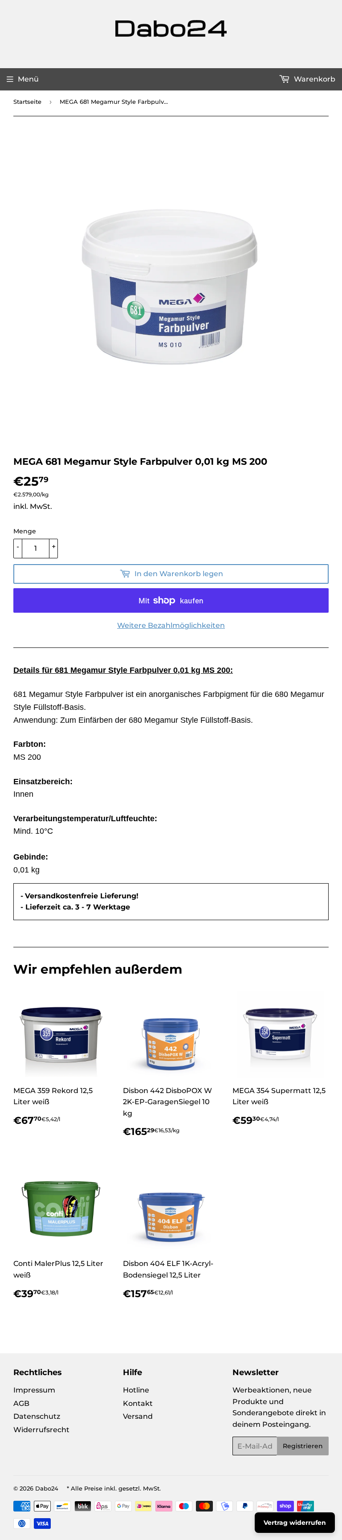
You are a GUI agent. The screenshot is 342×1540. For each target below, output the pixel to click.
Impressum (34, 1390)
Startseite (27, 101)
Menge (24, 531)
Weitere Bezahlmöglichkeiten (171, 625)
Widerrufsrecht (41, 1429)
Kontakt (138, 1403)
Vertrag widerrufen (295, 1523)
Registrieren (303, 1446)
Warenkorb (313, 79)
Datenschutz (36, 1416)
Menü (28, 79)
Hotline (136, 1390)
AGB (21, 1403)
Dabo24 (46, 1488)
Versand (138, 1416)
